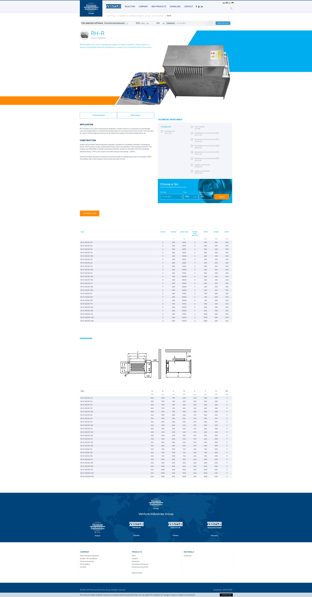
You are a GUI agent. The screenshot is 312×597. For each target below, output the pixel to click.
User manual (199, 128)
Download (175, 6)
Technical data (98, 115)
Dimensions (136, 115)
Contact (188, 6)
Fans (149, 16)
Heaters (135, 558)
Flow (185, 192)
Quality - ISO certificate (88, 558)
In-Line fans (159, 16)
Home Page (111, 16)
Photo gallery (85, 564)
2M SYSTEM (227, 590)
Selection (130, 6)
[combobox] (171, 196)
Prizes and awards (87, 561)
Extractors (136, 561)
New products (158, 6)
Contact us (87, 83)
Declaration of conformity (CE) (207, 134)
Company (143, 6)
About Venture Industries (89, 556)
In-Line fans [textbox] (166, 197)
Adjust (221, 197)
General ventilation (137, 16)
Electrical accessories (140, 567)
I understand (226, 595)
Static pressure (204, 192)
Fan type (163, 192)
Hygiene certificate (202, 166)
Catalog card (170, 132)
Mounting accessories (140, 564)
